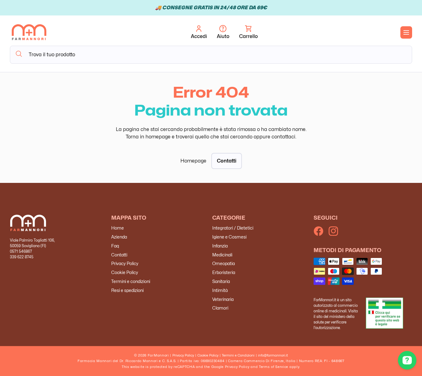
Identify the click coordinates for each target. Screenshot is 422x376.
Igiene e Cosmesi (229, 236)
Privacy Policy (124, 263)
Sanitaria (221, 281)
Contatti (226, 161)
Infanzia (220, 245)
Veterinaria (223, 299)
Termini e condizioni (130, 281)
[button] (248, 32)
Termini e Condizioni (238, 355)
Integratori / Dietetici (232, 228)
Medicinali (222, 254)
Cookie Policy (124, 272)
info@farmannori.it (273, 355)
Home (117, 228)
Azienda (119, 236)
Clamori (220, 308)
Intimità (220, 290)
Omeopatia (223, 263)
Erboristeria (223, 272)
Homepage (193, 161)
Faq (115, 245)
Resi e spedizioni (127, 290)
